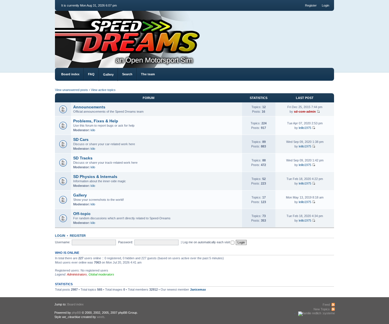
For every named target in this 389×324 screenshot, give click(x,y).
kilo (93, 130)
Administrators (77, 274)
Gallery (108, 74)
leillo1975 (305, 127)
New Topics (322, 309)
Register (311, 5)
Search (127, 74)
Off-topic (82, 213)
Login (325, 5)
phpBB (76, 312)
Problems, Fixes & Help (95, 121)
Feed (326, 304)
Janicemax (198, 289)
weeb (100, 317)
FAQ (91, 74)
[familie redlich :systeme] (316, 313)
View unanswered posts (71, 90)
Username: (62, 242)
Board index (70, 74)
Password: (125, 242)
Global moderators (101, 274)
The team (148, 74)
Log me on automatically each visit (207, 242)
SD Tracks (83, 158)
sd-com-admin (305, 111)
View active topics (103, 90)
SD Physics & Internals (95, 176)
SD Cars (81, 139)
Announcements (89, 107)
